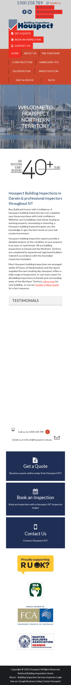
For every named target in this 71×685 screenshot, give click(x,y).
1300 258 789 (30, 3)
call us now (49, 281)
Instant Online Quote (47, 284)
